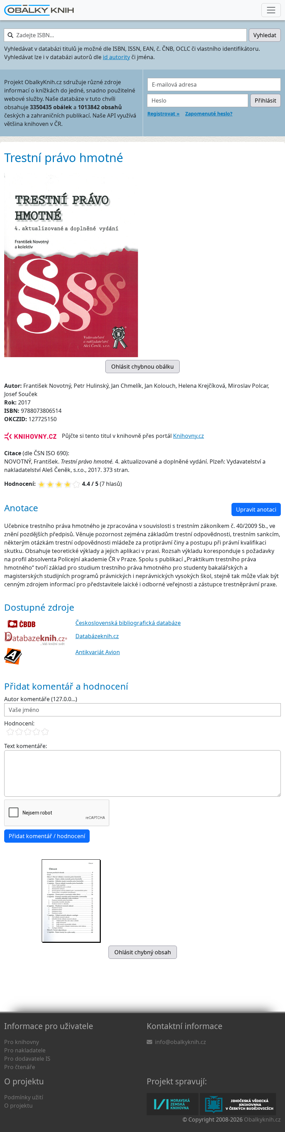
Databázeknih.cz (97, 636)
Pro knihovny (21, 1042)
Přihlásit (265, 100)
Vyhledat (264, 35)
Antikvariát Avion (97, 652)
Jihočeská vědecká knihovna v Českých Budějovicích (238, 1104)
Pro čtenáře (19, 1067)
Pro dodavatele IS (27, 1058)
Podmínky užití (23, 1097)
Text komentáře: (25, 746)
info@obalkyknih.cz (180, 1042)
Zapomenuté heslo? (209, 113)
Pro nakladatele (25, 1050)
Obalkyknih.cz (262, 1119)
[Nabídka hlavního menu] (271, 10)
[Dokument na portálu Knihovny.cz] (30, 436)
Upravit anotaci (256, 509)
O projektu (18, 1105)
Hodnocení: (19, 723)
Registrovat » (163, 113)
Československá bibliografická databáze (128, 623)
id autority (116, 57)
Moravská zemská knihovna (172, 1104)
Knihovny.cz (188, 436)
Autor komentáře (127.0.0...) (40, 699)
